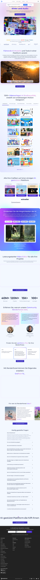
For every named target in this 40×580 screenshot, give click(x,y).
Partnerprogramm (3, 545)
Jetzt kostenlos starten (20, 14)
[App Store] (3, 570)
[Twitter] (34, 578)
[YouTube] (36, 578)
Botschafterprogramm (3, 552)
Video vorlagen (18, 1)
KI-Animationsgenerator (3, 557)
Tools (27, 1)
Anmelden (19, 419)
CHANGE (25, 4)
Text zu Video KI (2, 560)
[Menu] (38, 1)
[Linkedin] (38, 578)
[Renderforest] (4, 578)
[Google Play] (3, 572)
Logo (13, 545)
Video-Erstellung (27, 545)
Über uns (2, 539)
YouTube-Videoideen (3, 566)
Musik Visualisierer (27, 539)
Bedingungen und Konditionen (4, 548)
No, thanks (30, 4)
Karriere (2, 542)
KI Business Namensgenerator (4, 563)
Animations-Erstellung (27, 542)
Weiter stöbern (19, 169)
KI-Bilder (23, 1)
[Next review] (21, 311)
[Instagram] (31, 578)
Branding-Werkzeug (15, 539)
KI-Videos (13, 1)
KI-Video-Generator (3, 556)
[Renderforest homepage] (1, 1)
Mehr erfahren (4, 321)
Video (13, 544)
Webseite (14, 548)
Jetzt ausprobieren (20, 86)
